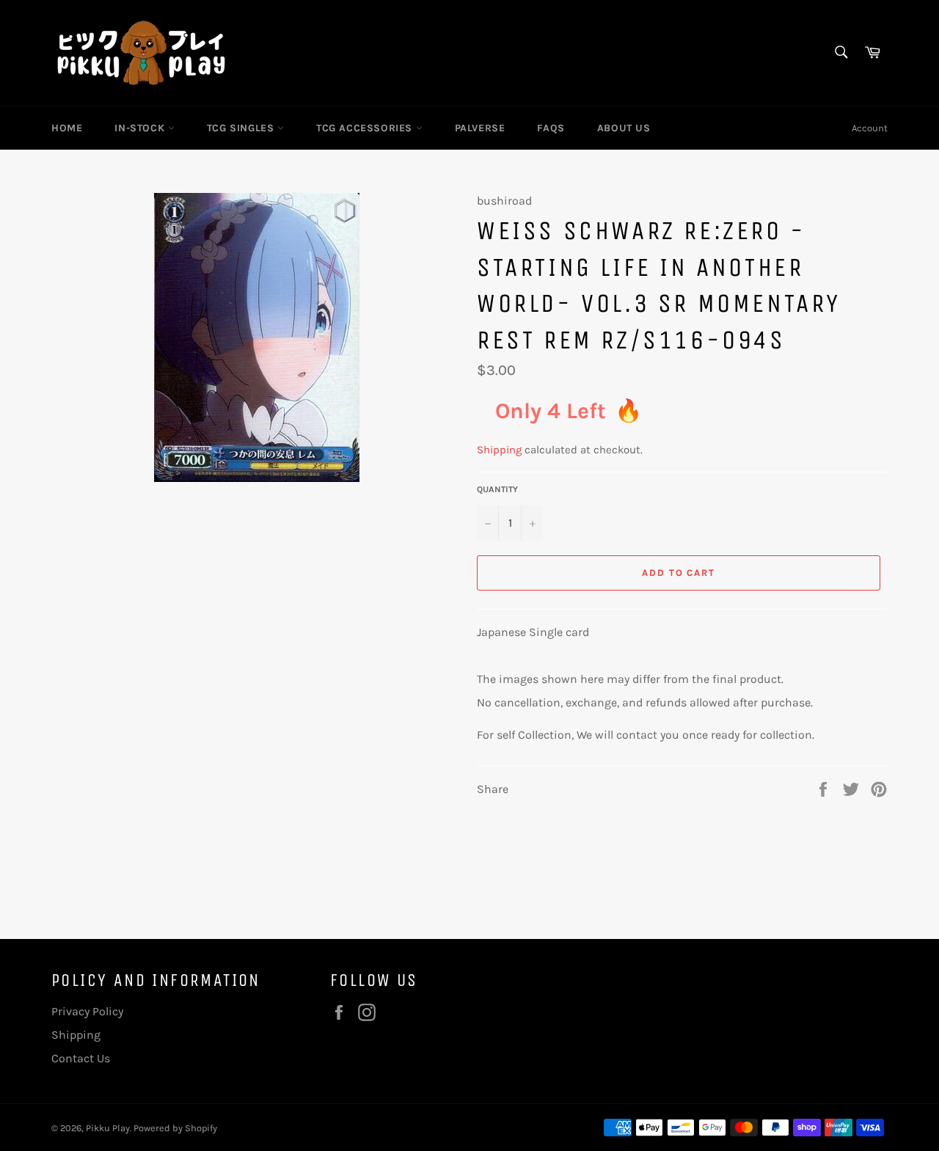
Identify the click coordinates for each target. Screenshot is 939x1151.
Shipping (499, 449)
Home (66, 128)
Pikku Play (108, 1127)
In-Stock (140, 128)
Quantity (497, 489)
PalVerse (480, 128)
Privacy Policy (87, 1011)
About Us (624, 128)
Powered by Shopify (175, 1127)
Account (870, 128)
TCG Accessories (366, 128)
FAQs (550, 128)
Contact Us (80, 1058)
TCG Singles (242, 128)
